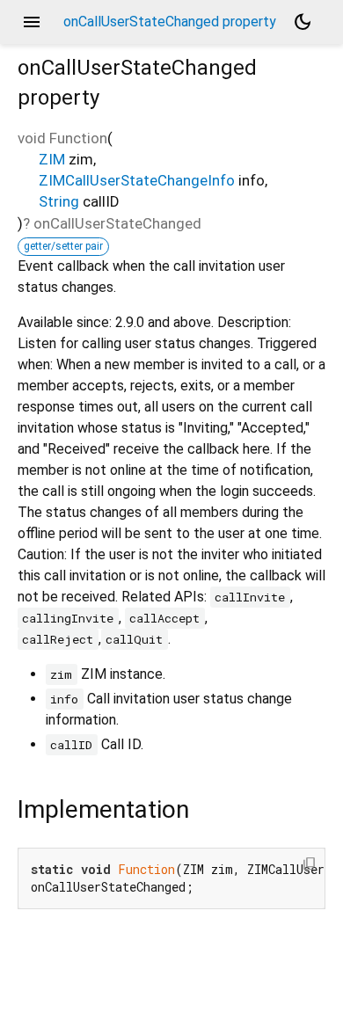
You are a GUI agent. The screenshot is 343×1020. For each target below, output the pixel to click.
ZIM (52, 159)
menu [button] (31, 22)
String (59, 201)
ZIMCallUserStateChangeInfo (137, 180)
